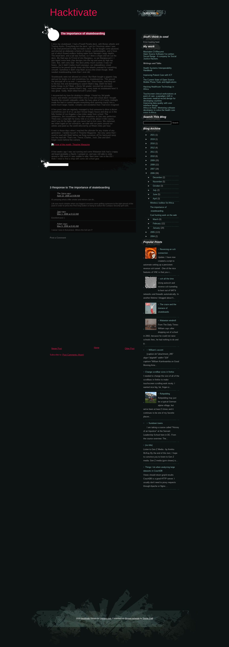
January (157, 228)
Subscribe (151, 13)
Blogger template (132, 618)
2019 (152, 139)
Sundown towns (156, 423)
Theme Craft (148, 618)
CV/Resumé (158, 51)
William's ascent (156, 350)
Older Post (129, 348)
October (157, 186)
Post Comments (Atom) (73, 355)
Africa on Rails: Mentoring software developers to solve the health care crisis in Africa (159, 110)
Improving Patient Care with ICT (157, 75)
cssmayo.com (105, 618)
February (157, 223)
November (158, 181)
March (156, 219)
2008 (152, 164)
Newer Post (56, 348)
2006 (152, 173)
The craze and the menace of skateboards (167, 308)
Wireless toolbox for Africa (162, 203)
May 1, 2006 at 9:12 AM (68, 214)
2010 (152, 156)
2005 (152, 232)
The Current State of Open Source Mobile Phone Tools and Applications (160, 81)
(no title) (149, 445)
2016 (152, 143)
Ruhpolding (165, 394)
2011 (152, 152)
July (155, 190)
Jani (59, 212)
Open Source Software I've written (158, 54)
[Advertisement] (73, 323)
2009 (152, 160)
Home (96, 347)
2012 (152, 147)
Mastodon (147, 51)
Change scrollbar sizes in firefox (159, 372)
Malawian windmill (168, 320)
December (158, 177)
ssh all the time (167, 279)
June (155, 194)
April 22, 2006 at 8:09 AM (68, 196)
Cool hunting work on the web (163, 215)
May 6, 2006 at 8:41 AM (68, 226)
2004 (152, 236)
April (155, 198)
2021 (152, 135)
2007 (152, 169)
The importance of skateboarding (83, 33)
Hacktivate (73, 12)
